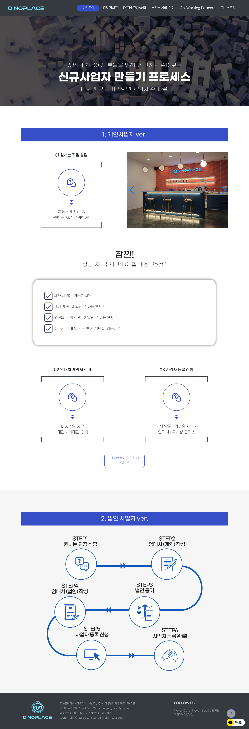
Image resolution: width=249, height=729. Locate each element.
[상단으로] (231, 713)
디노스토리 (228, 8)
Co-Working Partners (197, 8)
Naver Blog (200, 710)
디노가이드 (110, 8)
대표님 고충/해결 (134, 8)
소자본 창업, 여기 (162, 8)
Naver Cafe (182, 710)
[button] (224, 190)
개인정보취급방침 (183, 714)
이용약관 (214, 710)
